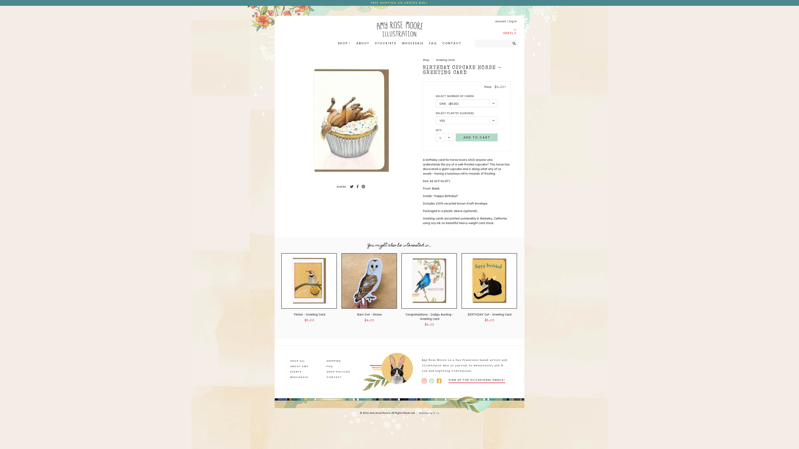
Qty (439, 130)
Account (500, 21)
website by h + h (429, 413)
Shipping (334, 361)
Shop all (297, 361)
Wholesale (413, 43)
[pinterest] (363, 187)
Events (296, 371)
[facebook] (352, 187)
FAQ (433, 43)
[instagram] (424, 381)
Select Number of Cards (455, 96)
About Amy (299, 366)
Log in (513, 21)
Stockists (385, 43)
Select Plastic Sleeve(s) (455, 113)
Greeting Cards (445, 60)
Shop (344, 43)
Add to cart (476, 137)
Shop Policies (338, 371)
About (363, 43)
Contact (452, 43)
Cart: (509, 33)
